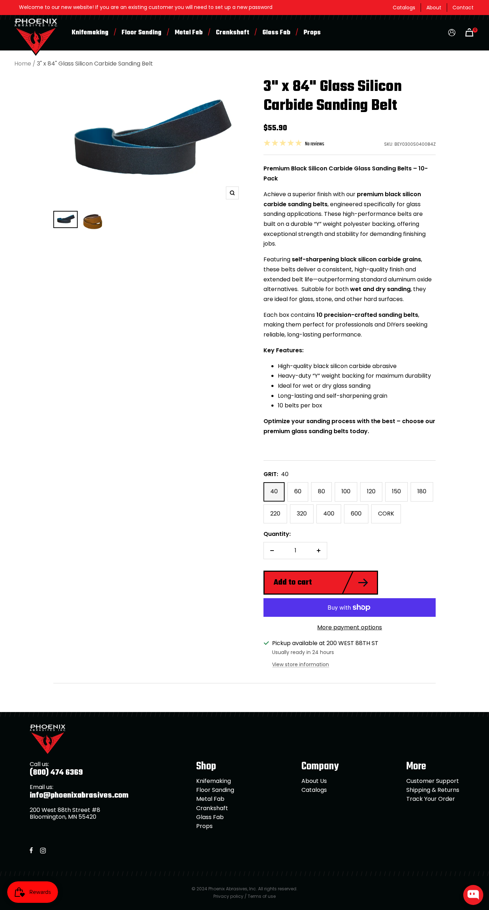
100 (346, 491)
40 (274, 491)
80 (321, 491)
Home (22, 63)
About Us (314, 781)
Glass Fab (276, 32)
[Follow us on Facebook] (31, 850)
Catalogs (404, 7)
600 (356, 513)
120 (371, 491)
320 (302, 513)
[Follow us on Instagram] (43, 850)
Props (312, 32)
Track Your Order (430, 798)
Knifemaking (90, 32)
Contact (463, 7)
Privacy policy (228, 896)
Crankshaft (232, 32)
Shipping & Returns (432, 789)
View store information (300, 664)
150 (396, 491)
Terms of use (262, 896)
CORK (386, 513)
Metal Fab (189, 32)
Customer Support (432, 781)
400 (328, 513)
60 (297, 491)
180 (421, 491)
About (433, 7)
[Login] (451, 32)
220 (275, 513)
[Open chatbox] (473, 895)
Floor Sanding (141, 32)
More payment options (349, 627)
